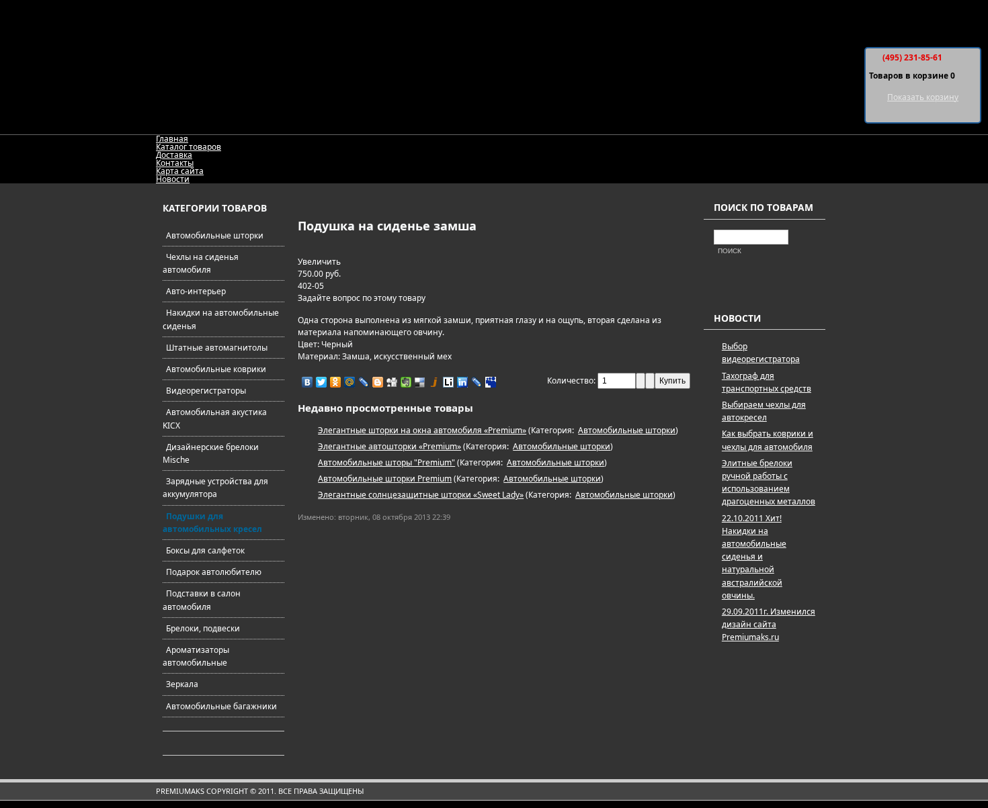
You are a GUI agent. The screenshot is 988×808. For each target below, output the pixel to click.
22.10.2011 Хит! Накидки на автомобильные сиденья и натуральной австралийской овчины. (754, 556)
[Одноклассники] (336, 382)
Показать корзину (922, 97)
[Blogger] (378, 382)
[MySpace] (491, 382)
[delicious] (420, 382)
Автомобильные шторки (626, 430)
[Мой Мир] (350, 382)
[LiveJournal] (364, 382)
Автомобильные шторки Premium (385, 478)
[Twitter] (322, 382)
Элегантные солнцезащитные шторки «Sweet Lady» (421, 494)
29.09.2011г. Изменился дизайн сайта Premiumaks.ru (768, 624)
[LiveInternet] (449, 382)
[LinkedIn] (463, 382)
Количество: (572, 380)
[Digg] (392, 382)
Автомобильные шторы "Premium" (386, 462)
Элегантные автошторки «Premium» (389, 446)
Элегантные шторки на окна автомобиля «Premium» (422, 430)
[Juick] (434, 382)
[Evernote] (406, 382)
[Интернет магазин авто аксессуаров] (492, 67)
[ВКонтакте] (307, 382)
